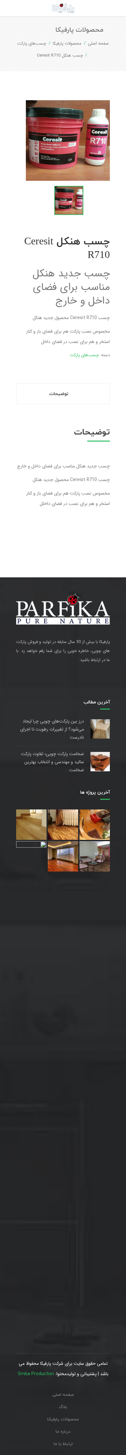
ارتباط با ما (63, 1444)
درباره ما (63, 1432)
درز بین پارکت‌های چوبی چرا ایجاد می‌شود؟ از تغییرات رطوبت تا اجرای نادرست (52, 729)
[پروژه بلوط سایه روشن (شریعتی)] (63, 824)
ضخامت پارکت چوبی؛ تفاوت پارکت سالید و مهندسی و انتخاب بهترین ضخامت (52, 762)
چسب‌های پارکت (31, 43)
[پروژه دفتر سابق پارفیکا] (31, 1083)
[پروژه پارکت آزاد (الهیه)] (94, 824)
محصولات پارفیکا (67, 43)
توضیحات (59, 394)
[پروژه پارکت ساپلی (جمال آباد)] (63, 856)
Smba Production (36, 1373)
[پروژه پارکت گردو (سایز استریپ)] (94, 856)
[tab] (63, 393)
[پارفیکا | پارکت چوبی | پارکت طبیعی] (63, 8)
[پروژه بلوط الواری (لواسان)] (31, 824)
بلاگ (63, 1407)
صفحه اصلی (98, 43)
